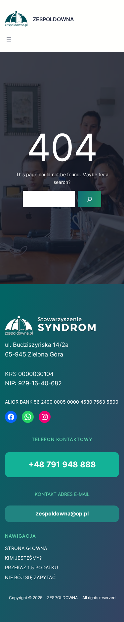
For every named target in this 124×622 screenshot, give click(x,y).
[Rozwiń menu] (9, 40)
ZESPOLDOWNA (53, 19)
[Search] (90, 199)
